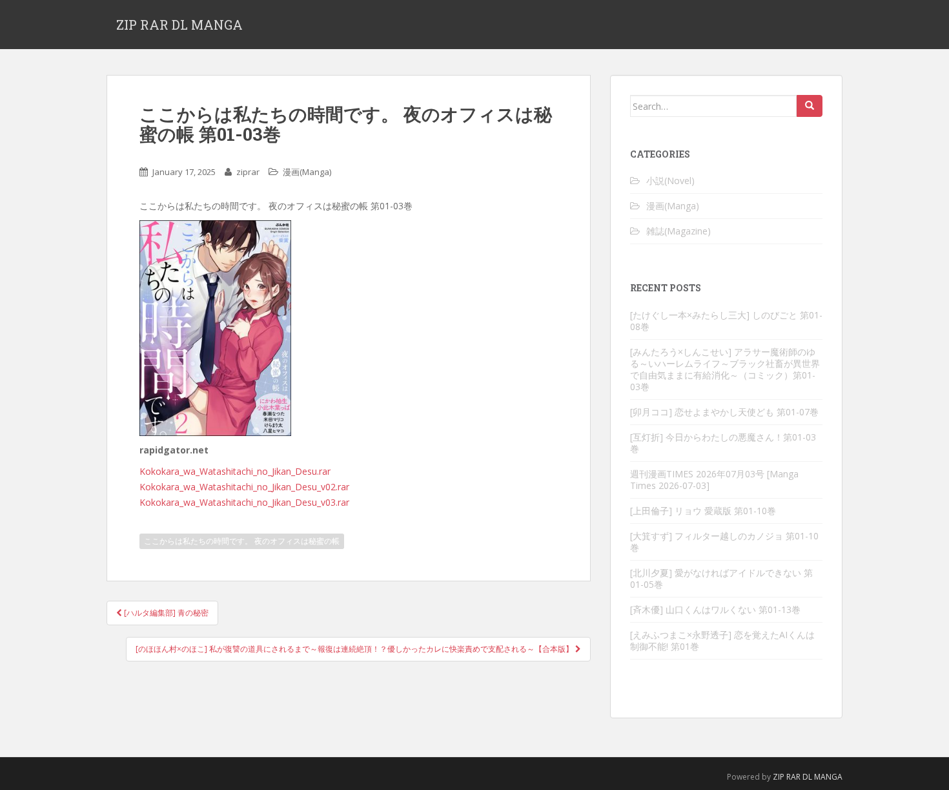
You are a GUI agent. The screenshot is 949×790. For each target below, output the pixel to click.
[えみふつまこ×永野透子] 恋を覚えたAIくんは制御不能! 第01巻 (722, 640)
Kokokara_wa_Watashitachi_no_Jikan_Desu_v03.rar (244, 502)
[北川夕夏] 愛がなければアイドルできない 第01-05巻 (721, 578)
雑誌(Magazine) (678, 231)
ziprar (248, 172)
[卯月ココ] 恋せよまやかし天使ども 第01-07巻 (724, 412)
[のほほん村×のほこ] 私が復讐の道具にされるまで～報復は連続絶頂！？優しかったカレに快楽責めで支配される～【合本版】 (355, 648)
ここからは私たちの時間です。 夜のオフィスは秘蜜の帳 (242, 540)
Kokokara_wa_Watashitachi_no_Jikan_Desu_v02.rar (244, 487)
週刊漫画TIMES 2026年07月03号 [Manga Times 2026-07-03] (714, 480)
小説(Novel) (670, 180)
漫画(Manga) (307, 172)
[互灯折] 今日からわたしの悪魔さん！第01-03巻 (723, 443)
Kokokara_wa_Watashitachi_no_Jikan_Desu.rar (235, 471)
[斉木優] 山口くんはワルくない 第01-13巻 (715, 609)
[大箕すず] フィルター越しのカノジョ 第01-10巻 (724, 542)
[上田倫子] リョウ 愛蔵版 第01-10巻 (703, 510)
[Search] (809, 106)
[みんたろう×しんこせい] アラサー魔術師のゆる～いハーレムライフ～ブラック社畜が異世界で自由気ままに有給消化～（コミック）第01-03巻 (725, 369)
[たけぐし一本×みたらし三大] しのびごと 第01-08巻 (726, 321)
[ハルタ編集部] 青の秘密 (165, 612)
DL (807, 776)
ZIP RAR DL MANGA (179, 24)
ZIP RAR (787, 776)
